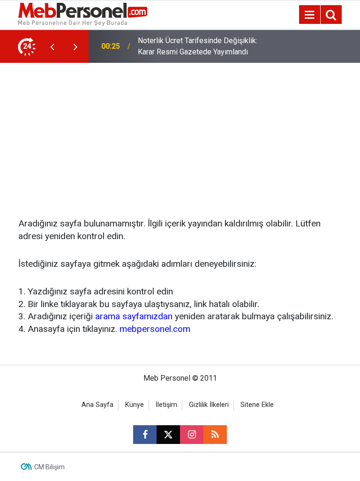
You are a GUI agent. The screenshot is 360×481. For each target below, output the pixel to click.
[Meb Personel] (82, 13)
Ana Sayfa (97, 405)
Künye (134, 405)
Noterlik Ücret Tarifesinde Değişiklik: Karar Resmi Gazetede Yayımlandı (197, 46)
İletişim (166, 405)
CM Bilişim (49, 467)
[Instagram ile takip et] (191, 434)
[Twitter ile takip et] (168, 434)
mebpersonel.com (155, 328)
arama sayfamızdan (133, 316)
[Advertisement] (180, 133)
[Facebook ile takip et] (145, 434)
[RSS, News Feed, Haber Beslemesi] (215, 434)
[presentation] (52, 46)
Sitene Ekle (257, 405)
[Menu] (309, 15)
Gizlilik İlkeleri (209, 405)
